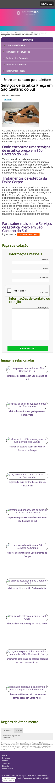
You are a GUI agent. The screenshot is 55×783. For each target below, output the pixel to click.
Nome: (45, 259)
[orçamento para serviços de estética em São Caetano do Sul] (27, 511)
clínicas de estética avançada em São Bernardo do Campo (27, 448)
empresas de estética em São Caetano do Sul (27, 377)
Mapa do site (7, 769)
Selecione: (8, 730)
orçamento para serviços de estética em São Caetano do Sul (27, 519)
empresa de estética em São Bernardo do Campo (27, 554)
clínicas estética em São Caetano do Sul (27, 588)
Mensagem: (43, 307)
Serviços (27, 40)
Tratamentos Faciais (16, 71)
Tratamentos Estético (16, 64)
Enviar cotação (27, 348)
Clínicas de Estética (15, 45)
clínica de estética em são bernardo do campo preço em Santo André (27, 696)
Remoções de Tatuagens (18, 51)
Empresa (6, 758)
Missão (5, 761)
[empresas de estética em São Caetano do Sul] (27, 369)
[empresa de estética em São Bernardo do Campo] (27, 546)
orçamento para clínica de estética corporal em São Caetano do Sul (27, 660)
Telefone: (44, 277)
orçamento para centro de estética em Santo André (27, 484)
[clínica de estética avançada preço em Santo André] (27, 405)
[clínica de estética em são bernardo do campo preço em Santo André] (27, 688)
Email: (46, 268)
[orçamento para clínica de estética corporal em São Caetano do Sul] (27, 652)
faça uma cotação (28, 234)
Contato (5, 766)
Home (4, 755)
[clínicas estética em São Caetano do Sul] (27, 582)
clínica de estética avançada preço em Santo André (27, 413)
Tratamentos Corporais (17, 58)
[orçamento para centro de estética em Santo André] (27, 476)
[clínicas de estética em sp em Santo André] (27, 617)
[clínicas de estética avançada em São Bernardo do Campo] (27, 440)
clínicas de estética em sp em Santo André (27, 623)
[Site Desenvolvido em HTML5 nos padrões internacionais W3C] (8, 780)
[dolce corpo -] (28, 15)
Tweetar (8, 99)
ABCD (19, 730)
